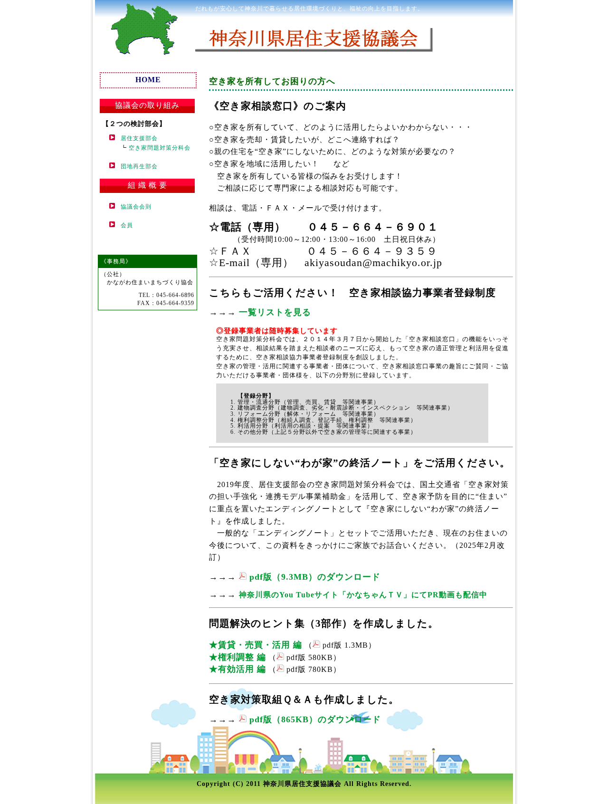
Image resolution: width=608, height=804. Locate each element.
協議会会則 (133, 206)
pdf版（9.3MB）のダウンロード (313, 577)
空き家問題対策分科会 (159, 147)
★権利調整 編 (237, 657)
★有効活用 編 (237, 669)
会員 (124, 225)
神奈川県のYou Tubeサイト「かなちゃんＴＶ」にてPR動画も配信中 (363, 595)
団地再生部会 (136, 166)
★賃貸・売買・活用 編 (255, 645)
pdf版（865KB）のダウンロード (314, 719)
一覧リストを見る (275, 312)
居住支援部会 (136, 138)
